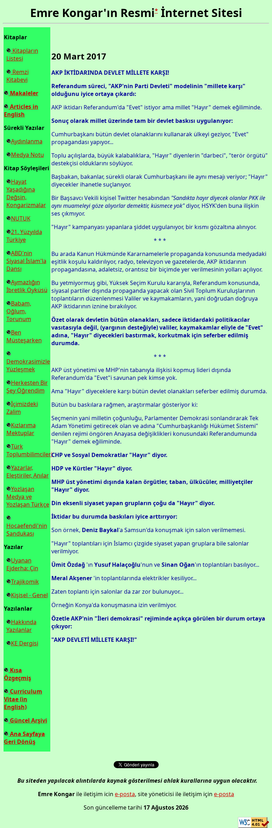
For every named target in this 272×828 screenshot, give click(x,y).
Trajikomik (25, 582)
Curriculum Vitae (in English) (23, 699)
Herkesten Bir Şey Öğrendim (27, 386)
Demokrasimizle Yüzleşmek (28, 365)
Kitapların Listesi (22, 54)
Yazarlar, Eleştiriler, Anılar (27, 471)
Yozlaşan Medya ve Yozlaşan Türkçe (27, 496)
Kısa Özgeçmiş (17, 674)
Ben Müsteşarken (24, 336)
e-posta (125, 794)
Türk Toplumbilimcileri (29, 450)
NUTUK (20, 218)
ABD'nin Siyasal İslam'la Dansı (26, 261)
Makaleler (23, 93)
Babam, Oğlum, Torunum (18, 311)
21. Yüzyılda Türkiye (24, 236)
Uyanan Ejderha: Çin (22, 564)
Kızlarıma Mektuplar (21, 429)
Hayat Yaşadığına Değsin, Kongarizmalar (26, 193)
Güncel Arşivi (27, 720)
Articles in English (21, 110)
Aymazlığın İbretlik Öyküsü (26, 286)
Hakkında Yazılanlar (21, 626)
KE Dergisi (24, 643)
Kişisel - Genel (29, 595)
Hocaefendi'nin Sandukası (26, 529)
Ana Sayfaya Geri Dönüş (24, 738)
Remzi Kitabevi (17, 76)
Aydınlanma (26, 141)
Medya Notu (27, 155)
